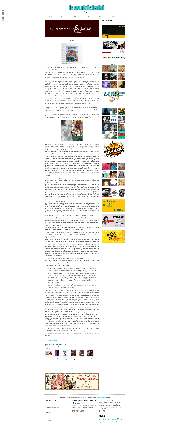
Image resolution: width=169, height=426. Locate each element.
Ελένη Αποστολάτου (51, 340)
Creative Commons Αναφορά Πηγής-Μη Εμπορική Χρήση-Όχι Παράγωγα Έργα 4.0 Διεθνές (110, 421)
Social (88, 16)
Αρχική (50, 16)
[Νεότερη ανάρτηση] (46, 369)
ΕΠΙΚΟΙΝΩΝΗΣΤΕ (101, 397)
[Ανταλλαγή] (3, 19)
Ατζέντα (113, 16)
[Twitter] (3, 14)
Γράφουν (75, 16)
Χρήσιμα (100, 16)
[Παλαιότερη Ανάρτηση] (97, 369)
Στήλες (62, 16)
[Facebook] (3, 11)
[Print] (3, 16)
